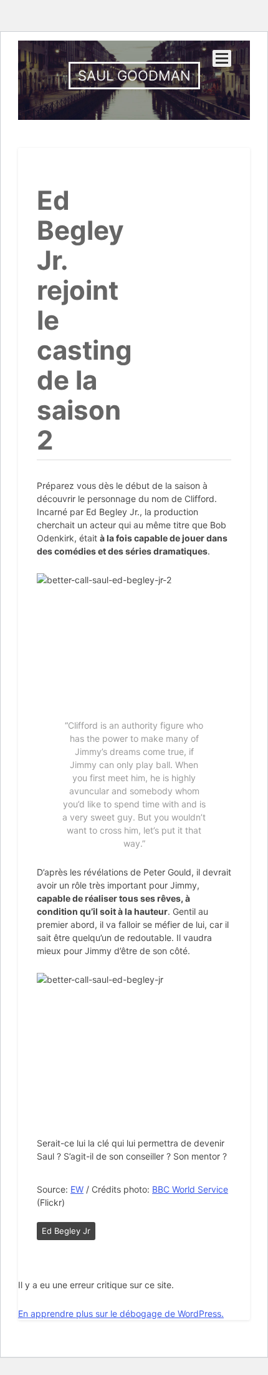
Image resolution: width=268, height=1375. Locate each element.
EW (77, 1189)
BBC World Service (190, 1189)
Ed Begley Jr (66, 1231)
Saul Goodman (134, 75)
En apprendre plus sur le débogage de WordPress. (121, 1313)
